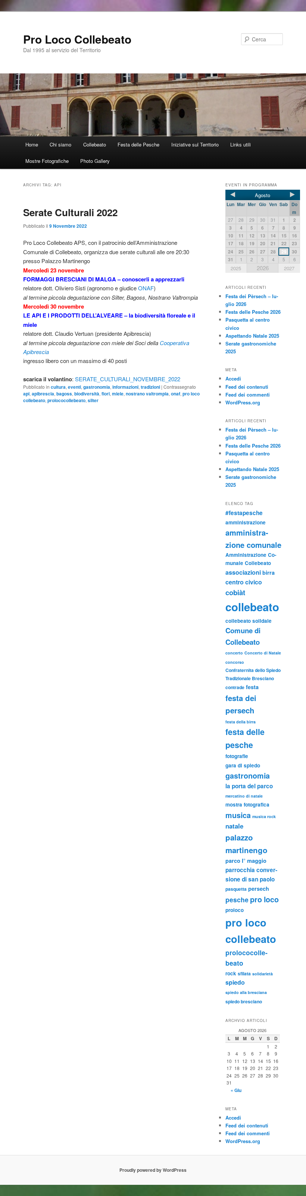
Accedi (233, 378)
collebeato (252, 607)
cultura (58, 387)
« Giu (236, 1090)
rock (230, 973)
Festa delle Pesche (138, 144)
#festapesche (244, 513)
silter (93, 400)
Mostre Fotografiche (47, 160)
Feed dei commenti (247, 394)
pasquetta (236, 889)
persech (258, 888)
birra (268, 572)
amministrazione (245, 522)
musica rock (264, 816)
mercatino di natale (244, 796)
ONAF (146, 288)
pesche (237, 899)
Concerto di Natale (262, 653)
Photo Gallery (95, 160)
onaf (175, 393)
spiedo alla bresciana (246, 992)
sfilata (244, 973)
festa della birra (240, 722)
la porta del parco (249, 786)
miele (118, 393)
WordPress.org (242, 402)
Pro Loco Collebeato (77, 39)
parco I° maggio (245, 860)
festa (252, 687)
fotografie (236, 756)
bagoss (64, 393)
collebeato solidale (248, 620)
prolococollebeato (66, 400)
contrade (234, 687)
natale (234, 825)
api (26, 393)
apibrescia (43, 393)
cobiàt (235, 592)
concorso (234, 662)
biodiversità (86, 393)
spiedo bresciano (243, 1001)
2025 (236, 268)
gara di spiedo (242, 765)
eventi (74, 387)
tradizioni (150, 387)
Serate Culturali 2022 (70, 212)
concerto (234, 653)
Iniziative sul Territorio (195, 144)
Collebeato (94, 144)
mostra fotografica (247, 804)
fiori (106, 393)
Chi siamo (60, 144)
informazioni (125, 387)
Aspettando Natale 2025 (252, 335)
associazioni (243, 572)
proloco (234, 909)
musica (238, 815)
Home (31, 144)
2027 (289, 268)
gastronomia (96, 387)
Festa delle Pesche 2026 (253, 311)
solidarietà (262, 973)
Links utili (240, 144)
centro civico (243, 582)
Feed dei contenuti (246, 386)
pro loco (264, 899)
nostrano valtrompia (147, 393)
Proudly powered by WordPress (153, 1170)
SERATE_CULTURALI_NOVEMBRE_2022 (127, 379)
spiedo (235, 982)
